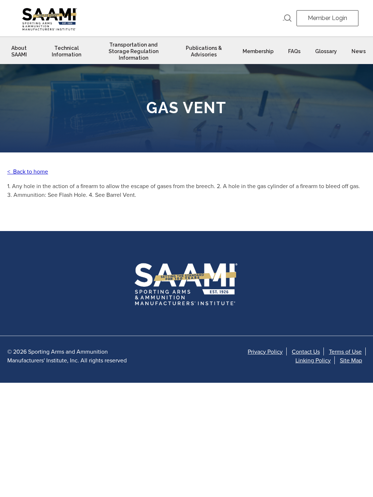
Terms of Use (345, 351)
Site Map (351, 360)
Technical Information (66, 51)
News (359, 51)
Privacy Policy (265, 351)
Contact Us (306, 351)
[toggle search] (287, 18)
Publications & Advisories (204, 51)
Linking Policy (313, 360)
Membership (258, 51)
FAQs (294, 51)
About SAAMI (19, 51)
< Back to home (27, 171)
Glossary (326, 51)
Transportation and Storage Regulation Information (133, 51)
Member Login (327, 18)
